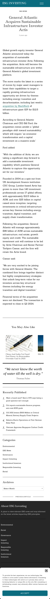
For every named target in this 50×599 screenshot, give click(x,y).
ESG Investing (14, 3)
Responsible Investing (12, 467)
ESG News (23, 11)
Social (5, 471)
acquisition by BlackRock (16, 106)
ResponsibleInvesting (6, 548)
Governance (8, 455)
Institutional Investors (12, 463)
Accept (25, 593)
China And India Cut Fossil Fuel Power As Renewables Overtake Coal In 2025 (18, 356)
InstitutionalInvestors (6, 555)
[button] (46, 570)
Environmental (9, 446)
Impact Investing (10, 459)
